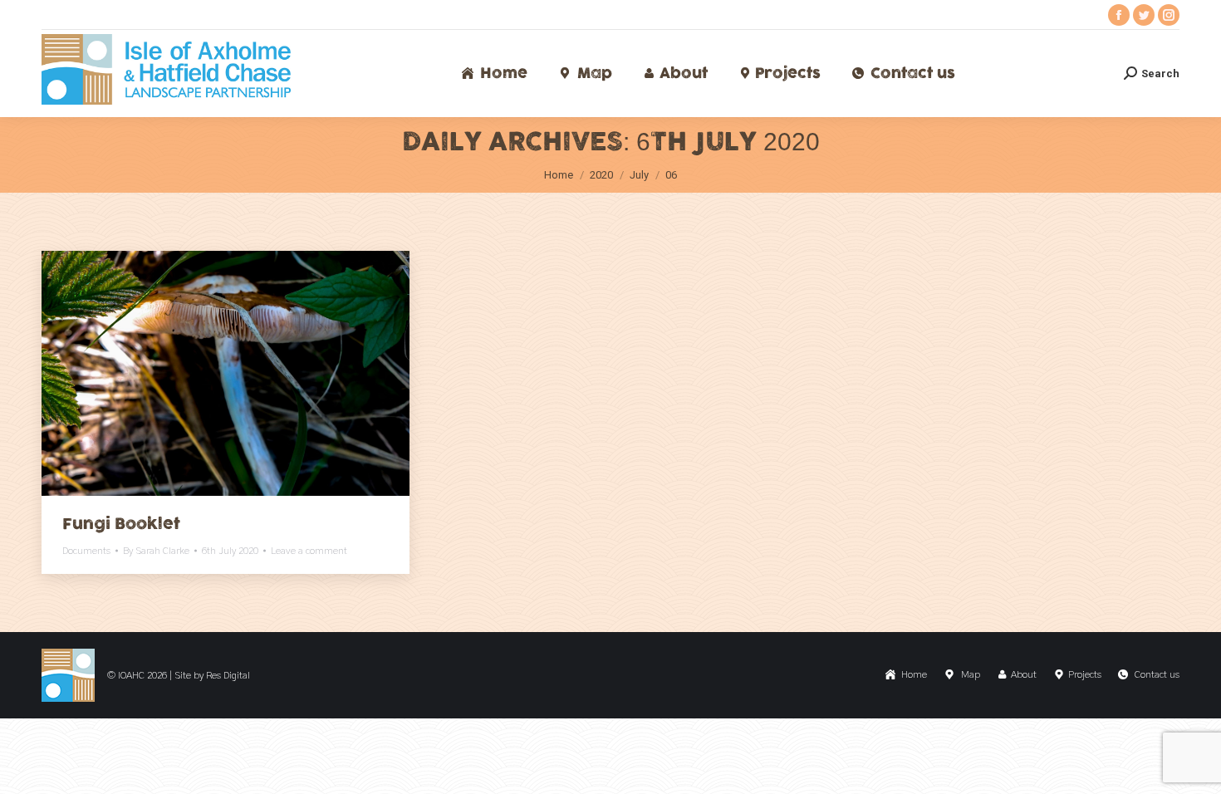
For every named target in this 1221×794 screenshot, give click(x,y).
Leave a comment (309, 551)
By (156, 551)
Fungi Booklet (121, 524)
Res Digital (228, 675)
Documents (86, 551)
